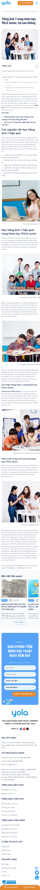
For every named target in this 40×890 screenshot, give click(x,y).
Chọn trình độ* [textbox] (11, 681)
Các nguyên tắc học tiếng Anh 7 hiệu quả (18, 71)
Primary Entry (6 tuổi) (10, 804)
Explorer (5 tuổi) (7, 793)
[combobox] (20, 680)
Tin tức (6, 11)
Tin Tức (4, 872)
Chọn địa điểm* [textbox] (12, 687)
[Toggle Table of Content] (35, 66)
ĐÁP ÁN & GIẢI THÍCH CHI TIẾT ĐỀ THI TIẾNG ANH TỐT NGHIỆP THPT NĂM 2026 (14, 607)
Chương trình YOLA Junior (11, 391)
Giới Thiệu (5, 864)
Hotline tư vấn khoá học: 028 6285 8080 (16, 758)
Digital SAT (5, 846)
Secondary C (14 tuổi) (9, 836)
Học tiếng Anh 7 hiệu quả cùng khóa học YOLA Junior (20, 78)
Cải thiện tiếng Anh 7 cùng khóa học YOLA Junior (21, 84)
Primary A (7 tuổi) (8, 807)
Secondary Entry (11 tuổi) (11, 825)
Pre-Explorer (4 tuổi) (9, 790)
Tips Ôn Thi (6, 875)
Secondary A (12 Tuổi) (9, 829)
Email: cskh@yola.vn (9, 764)
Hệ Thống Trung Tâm (9, 868)
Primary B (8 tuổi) (8, 811)
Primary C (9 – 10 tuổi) (10, 815)
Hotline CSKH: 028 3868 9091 (12, 761)
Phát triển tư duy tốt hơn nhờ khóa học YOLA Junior (20, 89)
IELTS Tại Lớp (6, 854)
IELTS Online (6, 850)
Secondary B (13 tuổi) (9, 833)
